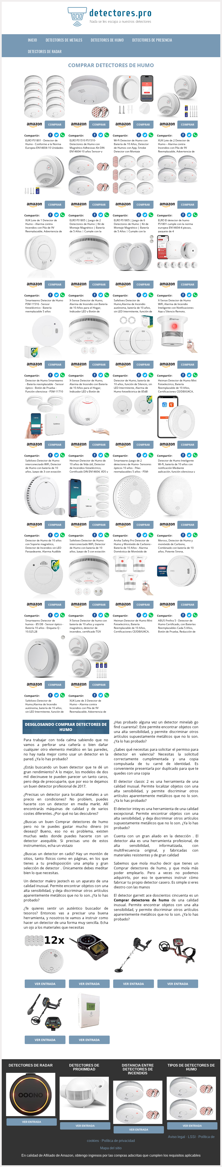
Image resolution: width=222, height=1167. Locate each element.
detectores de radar (45, 51)
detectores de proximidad (84, 1067)
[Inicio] (111, 23)
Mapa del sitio (111, 1148)
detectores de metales (64, 40)
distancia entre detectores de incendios (138, 1069)
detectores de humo (107, 40)
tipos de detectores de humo (191, 1067)
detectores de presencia (152, 40)
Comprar (54, 124)
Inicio (32, 40)
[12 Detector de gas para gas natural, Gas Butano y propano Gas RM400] (44, 955)
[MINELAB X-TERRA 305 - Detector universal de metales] (177, 955)
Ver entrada (45, 984)
